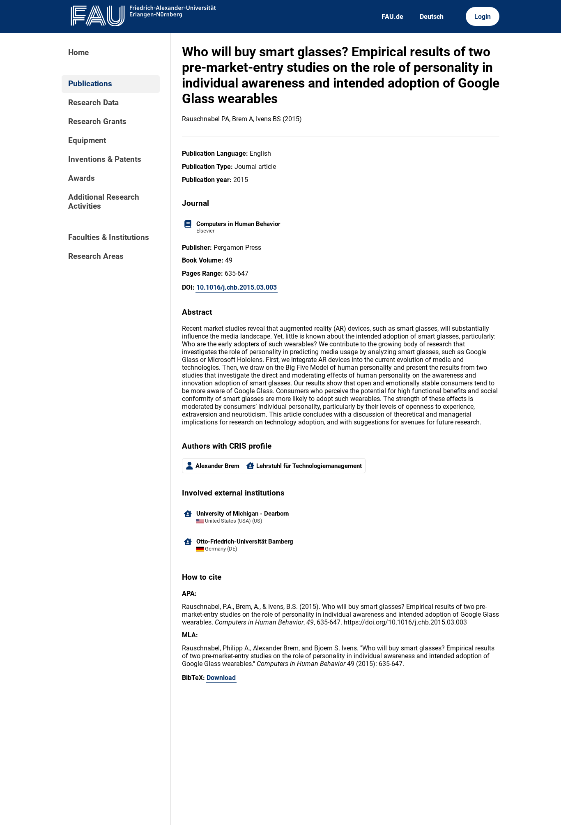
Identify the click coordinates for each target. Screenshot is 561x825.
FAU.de (392, 17)
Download (221, 678)
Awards (81, 178)
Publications (90, 83)
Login (482, 17)
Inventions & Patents (104, 159)
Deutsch (432, 17)
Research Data (93, 102)
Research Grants (97, 121)
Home (78, 52)
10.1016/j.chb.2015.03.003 (236, 287)
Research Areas (96, 256)
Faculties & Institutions (108, 237)
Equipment (87, 140)
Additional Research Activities (103, 202)
